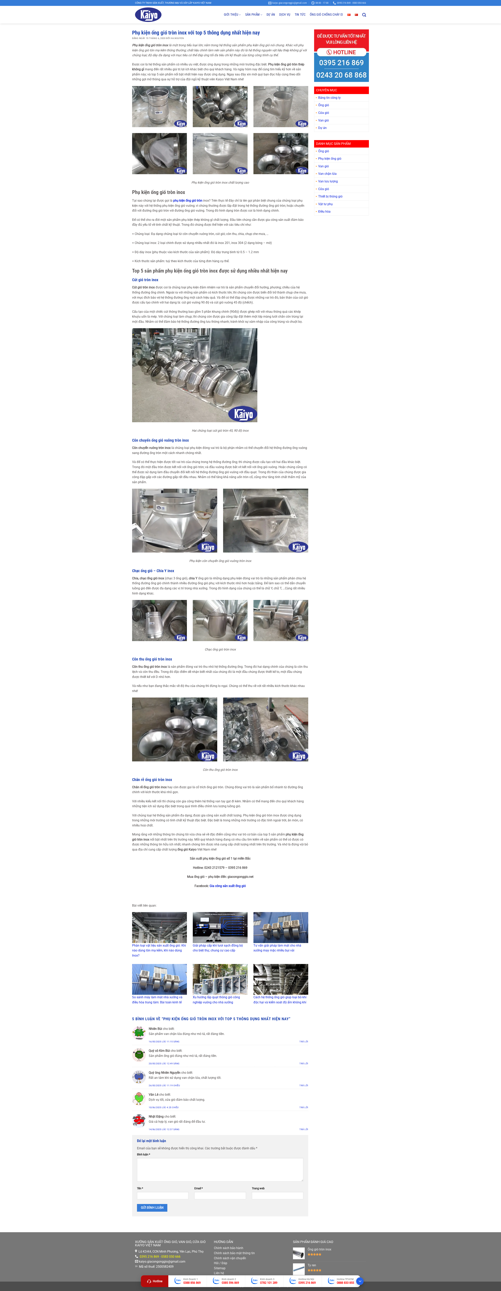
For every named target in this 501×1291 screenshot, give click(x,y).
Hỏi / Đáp (220, 1263)
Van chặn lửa (327, 174)
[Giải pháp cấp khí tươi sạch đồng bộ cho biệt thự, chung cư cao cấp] (220, 927)
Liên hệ (219, 1273)
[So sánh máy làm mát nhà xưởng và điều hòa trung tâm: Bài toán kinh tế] (159, 979)
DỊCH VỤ (284, 14)
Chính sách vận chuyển (230, 1258)
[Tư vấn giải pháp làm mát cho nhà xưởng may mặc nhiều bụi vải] (280, 927)
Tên (140, 1188)
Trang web (258, 1188)
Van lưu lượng (328, 181)
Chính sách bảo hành (228, 1248)
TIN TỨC (300, 14)
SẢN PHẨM (252, 14)
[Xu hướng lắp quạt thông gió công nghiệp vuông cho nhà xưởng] (220, 979)
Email (198, 1188)
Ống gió (323, 105)
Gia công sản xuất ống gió (228, 886)
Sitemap (219, 1268)
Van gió (323, 120)
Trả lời (303, 1041)
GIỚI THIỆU (231, 14)
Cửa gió (323, 113)
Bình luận (143, 1154)
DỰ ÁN (271, 14)
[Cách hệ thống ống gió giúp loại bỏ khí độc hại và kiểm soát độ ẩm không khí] (280, 979)
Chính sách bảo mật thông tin (234, 1253)
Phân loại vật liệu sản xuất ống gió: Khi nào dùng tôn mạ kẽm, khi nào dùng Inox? (159, 950)
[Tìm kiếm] (364, 15)
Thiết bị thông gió (330, 196)
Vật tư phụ (325, 204)
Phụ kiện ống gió (329, 159)
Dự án (322, 128)
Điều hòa (324, 212)
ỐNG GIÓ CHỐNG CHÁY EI (326, 14)
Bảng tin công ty (329, 98)
